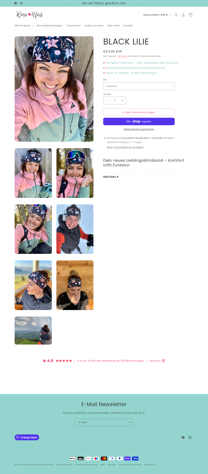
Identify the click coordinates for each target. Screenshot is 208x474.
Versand (122, 56)
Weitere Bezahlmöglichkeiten (139, 129)
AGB (102, 464)
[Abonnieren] (129, 422)
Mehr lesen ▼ (111, 176)
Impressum (150, 464)
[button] (24, 25)
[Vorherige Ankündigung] (69, 3)
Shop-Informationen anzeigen (125, 147)
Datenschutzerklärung (86, 464)
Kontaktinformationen (130, 464)
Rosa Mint (28, 464)
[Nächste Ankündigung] (138, 3)
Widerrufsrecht (64, 464)
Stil (104, 79)
